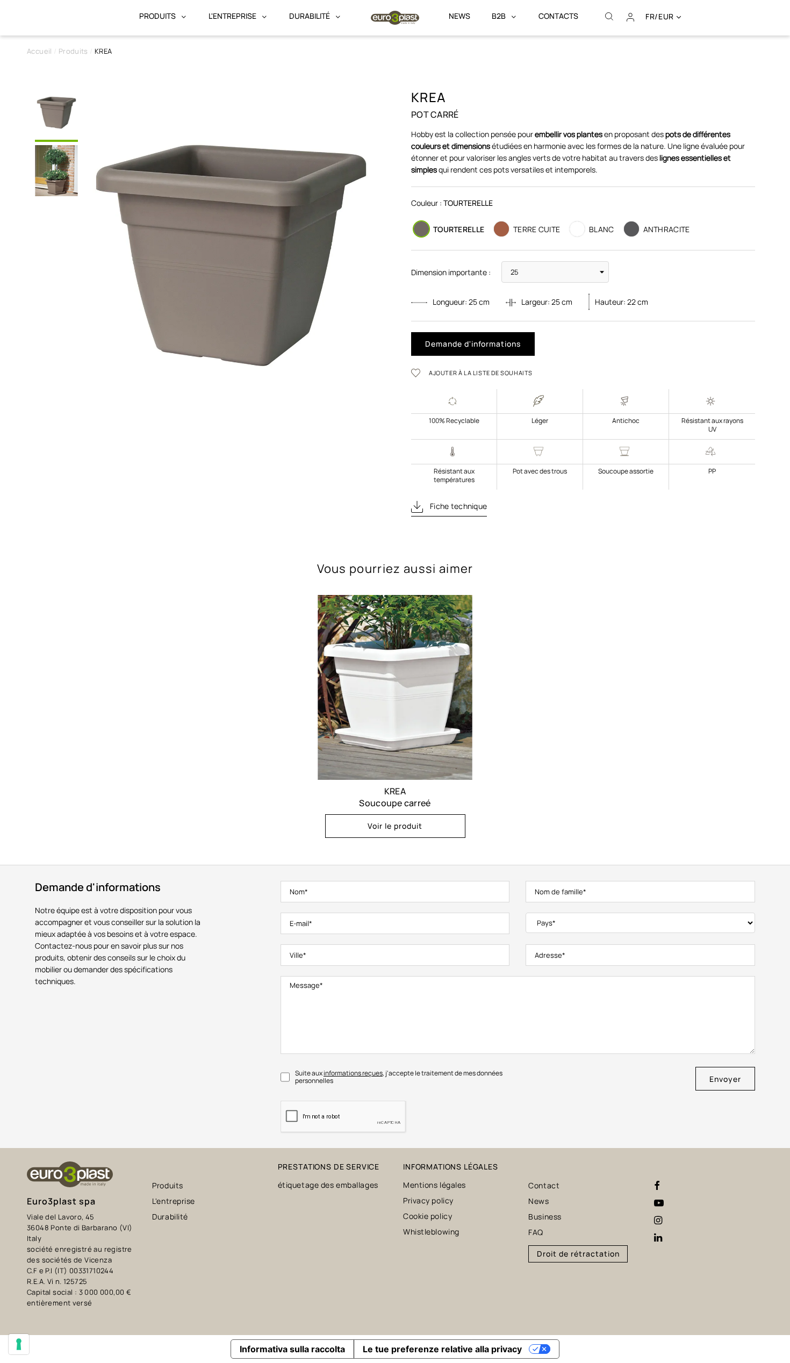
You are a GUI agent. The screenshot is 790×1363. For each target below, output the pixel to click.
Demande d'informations (473, 344)
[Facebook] (657, 1186)
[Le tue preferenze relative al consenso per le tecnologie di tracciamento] (19, 1344)
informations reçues (353, 1073)
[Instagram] (658, 1220)
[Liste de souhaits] (419, 372)
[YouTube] (659, 1203)
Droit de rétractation (578, 1254)
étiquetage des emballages (328, 1185)
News (538, 1201)
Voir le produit (395, 826)
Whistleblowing (431, 1231)
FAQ (535, 1232)
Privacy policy (428, 1200)
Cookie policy (427, 1216)
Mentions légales (434, 1185)
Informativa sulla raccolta (292, 1349)
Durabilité (170, 1216)
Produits (167, 1185)
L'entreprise (173, 1201)
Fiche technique (457, 506)
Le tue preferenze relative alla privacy (442, 1349)
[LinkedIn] (658, 1237)
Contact (543, 1185)
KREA (395, 791)
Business (544, 1216)
